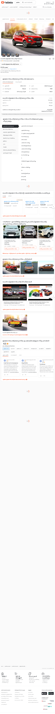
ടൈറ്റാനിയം (12, 19)
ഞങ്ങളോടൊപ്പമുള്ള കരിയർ (6, 694)
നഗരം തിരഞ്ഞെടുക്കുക (48, 7)
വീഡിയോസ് (48, 19)
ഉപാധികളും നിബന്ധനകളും (6, 696)
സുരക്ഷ (4, 147)
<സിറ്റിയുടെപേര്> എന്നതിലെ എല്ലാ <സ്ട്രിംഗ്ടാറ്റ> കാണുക (21, 253)
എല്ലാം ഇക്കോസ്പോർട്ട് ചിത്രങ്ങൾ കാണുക (13, 276)
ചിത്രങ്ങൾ (31, 19)
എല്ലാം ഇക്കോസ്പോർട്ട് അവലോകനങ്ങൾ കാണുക (14, 379)
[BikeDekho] (44, 701)
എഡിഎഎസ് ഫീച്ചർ (7, 152)
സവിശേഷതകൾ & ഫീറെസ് (21, 19)
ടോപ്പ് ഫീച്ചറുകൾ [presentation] (18, 81)
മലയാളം (48, 2)
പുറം (4, 144)
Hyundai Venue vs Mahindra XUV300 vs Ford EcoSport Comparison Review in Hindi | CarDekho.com (13, 303)
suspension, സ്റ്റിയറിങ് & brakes (9, 132)
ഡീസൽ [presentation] (9, 195)
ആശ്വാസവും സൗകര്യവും (9, 138)
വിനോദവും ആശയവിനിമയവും (9, 150)
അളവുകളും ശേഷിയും (7, 135)
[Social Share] (53, 58)
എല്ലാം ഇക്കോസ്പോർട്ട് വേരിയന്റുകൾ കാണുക (13, 215)
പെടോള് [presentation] (4, 195)
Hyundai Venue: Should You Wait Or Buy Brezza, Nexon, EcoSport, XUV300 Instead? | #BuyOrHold (39, 303)
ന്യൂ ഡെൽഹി (13, 68)
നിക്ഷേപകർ (3, 702)
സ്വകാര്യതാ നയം (5, 698)
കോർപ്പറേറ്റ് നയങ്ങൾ (5, 700)
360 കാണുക (41, 19)
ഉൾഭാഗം (5, 141)
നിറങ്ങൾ (36, 19)
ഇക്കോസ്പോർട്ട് (6, 19)
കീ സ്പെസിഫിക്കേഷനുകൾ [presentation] (8, 81)
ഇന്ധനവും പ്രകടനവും (8, 129)
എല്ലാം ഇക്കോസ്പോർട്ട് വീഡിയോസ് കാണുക (13, 309)
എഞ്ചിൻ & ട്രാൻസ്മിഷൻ (8, 126)
